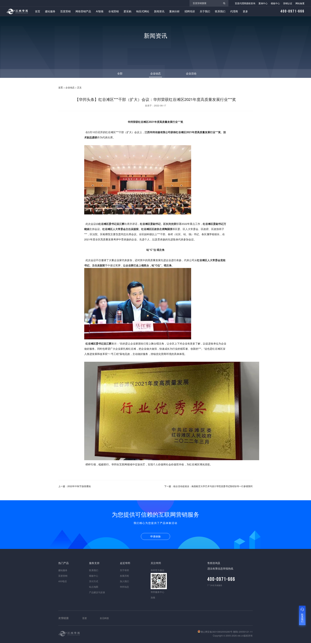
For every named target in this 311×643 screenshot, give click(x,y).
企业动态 (155, 73)
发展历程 (124, 575)
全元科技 (104, 618)
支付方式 (93, 581)
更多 (245, 11)
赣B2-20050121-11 (243, 631)
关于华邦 (124, 570)
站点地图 (93, 586)
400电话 (62, 581)
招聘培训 (189, 11)
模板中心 (275, 3)
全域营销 (113, 11)
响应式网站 (142, 11)
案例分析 (174, 11)
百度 (84, 618)
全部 (119, 73)
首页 (37, 11)
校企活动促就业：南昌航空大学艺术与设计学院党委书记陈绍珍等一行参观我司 (213, 486)
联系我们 (220, 11)
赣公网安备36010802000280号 (216, 631)
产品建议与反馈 (97, 592)
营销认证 (287, 3)
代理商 (234, 11)
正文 (79, 87)
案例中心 (263, 3)
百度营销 (65, 11)
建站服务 (50, 11)
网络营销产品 (83, 11)
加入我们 (124, 581)
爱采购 (127, 11)
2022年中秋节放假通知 (79, 486)
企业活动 (191, 73)
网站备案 (300, 3)
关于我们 (205, 11)
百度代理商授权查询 (245, 3)
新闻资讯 (159, 11)
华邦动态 (124, 586)
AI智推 (100, 11)
